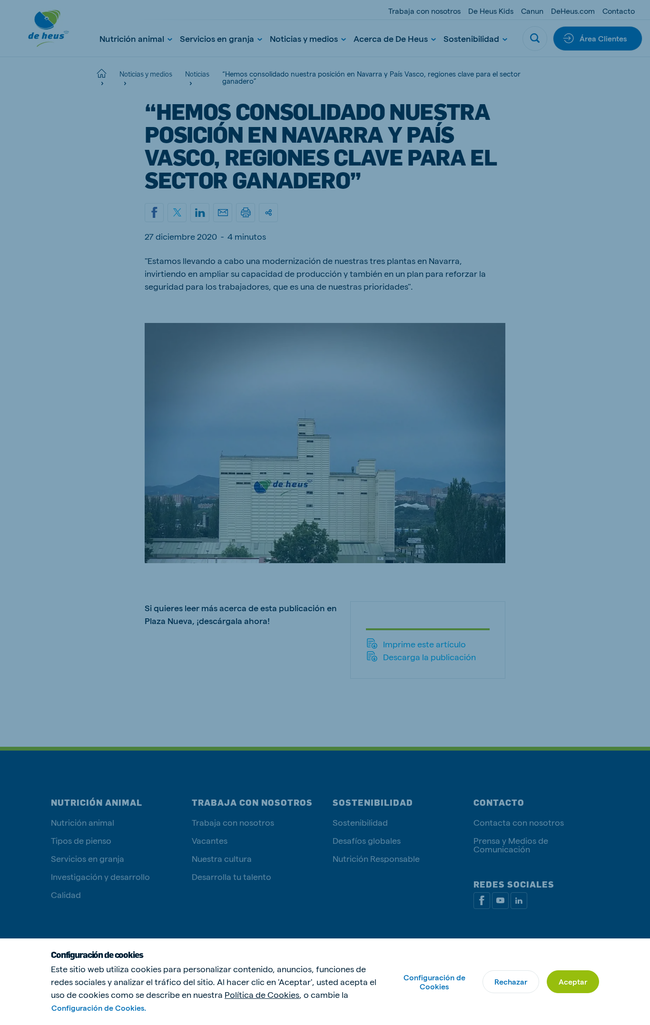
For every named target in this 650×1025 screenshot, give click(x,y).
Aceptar (573, 981)
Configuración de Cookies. (98, 1007)
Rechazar (510, 981)
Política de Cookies (262, 994)
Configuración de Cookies (434, 982)
